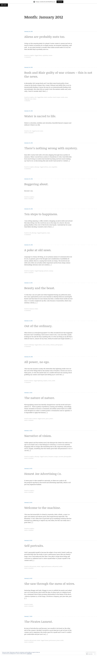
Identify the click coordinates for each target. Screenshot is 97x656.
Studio (36, 309)
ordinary (52, 345)
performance (48, 566)
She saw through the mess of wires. (49, 584)
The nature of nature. (39, 398)
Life (36, 97)
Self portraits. (34, 546)
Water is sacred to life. (40, 116)
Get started (60, 1)
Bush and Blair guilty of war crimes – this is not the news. (58, 74)
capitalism (45, 55)
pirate (58, 640)
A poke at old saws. (37, 250)
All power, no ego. (36, 362)
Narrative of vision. (38, 436)
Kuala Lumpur (56, 97)
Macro (31, 418)
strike (53, 380)
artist (44, 345)
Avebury (46, 167)
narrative (61, 456)
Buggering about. (36, 184)
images (56, 456)
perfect (51, 418)
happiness (44, 233)
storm (49, 380)
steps (48, 233)
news (66, 97)
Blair (42, 97)
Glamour (31, 309)
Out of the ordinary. (38, 326)
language (41, 271)
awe (50, 167)
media (62, 97)
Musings (37, 167)
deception (51, 456)
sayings (51, 271)
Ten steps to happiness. (41, 214)
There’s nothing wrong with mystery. (51, 148)
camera (46, 456)
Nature (31, 380)
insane (50, 55)
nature (43, 418)
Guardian (49, 97)
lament (47, 640)
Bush (45, 97)
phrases (46, 271)
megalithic (54, 167)
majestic (45, 380)
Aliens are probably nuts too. (44, 37)
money (48, 345)
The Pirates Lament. (38, 622)
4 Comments (27, 234)
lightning (40, 380)
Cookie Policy (29, 653)
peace (47, 418)
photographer (59, 345)
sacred (37, 131)
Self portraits (32, 566)
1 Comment (27, 100)
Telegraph (27, 99)
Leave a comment (28, 132)
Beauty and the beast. (39, 288)
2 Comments (27, 57)
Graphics (31, 55)
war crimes (33, 99)
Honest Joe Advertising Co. (43, 474)
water (41, 131)
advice (40, 345)
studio (60, 566)
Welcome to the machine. (42, 508)
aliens (40, 55)
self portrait (55, 566)
